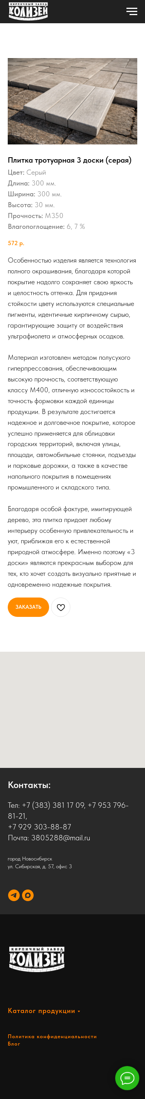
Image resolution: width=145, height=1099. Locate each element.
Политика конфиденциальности (52, 1036)
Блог (14, 1044)
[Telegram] (14, 895)
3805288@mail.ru (60, 837)
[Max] (28, 895)
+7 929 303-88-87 (39, 826)
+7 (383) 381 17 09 (53, 805)
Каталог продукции (41, 1010)
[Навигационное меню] (131, 11)
